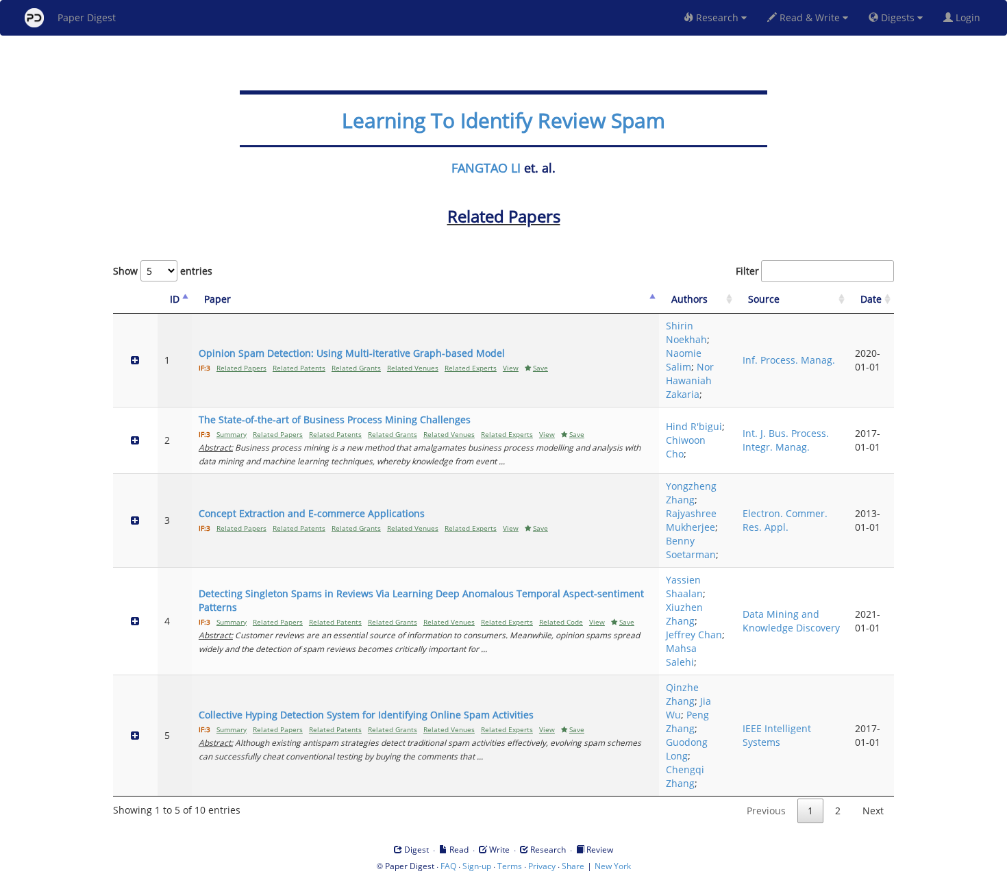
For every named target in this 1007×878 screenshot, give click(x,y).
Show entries (162, 270)
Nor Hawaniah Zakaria (690, 380)
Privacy (542, 866)
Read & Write (810, 17)
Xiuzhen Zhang (684, 614)
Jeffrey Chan (694, 634)
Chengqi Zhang (685, 776)
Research (717, 17)
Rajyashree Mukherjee (691, 520)
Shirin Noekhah (686, 332)
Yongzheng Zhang (691, 492)
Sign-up (476, 866)
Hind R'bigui (694, 426)
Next (873, 810)
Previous (766, 810)
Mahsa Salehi (681, 655)
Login (969, 17)
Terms (509, 866)
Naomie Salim (683, 360)
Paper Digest (87, 17)
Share (573, 866)
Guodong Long (687, 749)
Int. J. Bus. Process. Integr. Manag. (786, 440)
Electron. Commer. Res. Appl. (785, 520)
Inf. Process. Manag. (789, 359)
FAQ (448, 866)
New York (613, 866)
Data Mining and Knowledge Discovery (791, 620)
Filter (747, 270)
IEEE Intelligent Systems (777, 735)
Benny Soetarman (691, 547)
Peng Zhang (687, 721)
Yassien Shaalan (684, 586)
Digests (897, 17)
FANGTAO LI (486, 168)
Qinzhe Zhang (682, 694)
